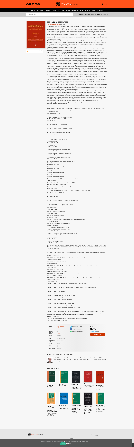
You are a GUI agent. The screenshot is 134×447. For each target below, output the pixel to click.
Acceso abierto (85, 10)
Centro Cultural (97, 10)
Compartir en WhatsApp (77, 331)
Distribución (56, 10)
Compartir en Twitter (77, 326)
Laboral (58, 333)
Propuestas (66, 10)
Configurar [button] (68, 443)
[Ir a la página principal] (67, 4)
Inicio (33, 10)
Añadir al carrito (97, 334)
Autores (47, 10)
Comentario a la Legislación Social (60, 329)
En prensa (74, 10)
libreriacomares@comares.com (98, 434)
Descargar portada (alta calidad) (35, 51)
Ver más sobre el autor (79, 361)
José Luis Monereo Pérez (53, 24)
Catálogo (39, 10)
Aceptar (63, 443)
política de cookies (85, 441)
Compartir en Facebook (77, 329)
